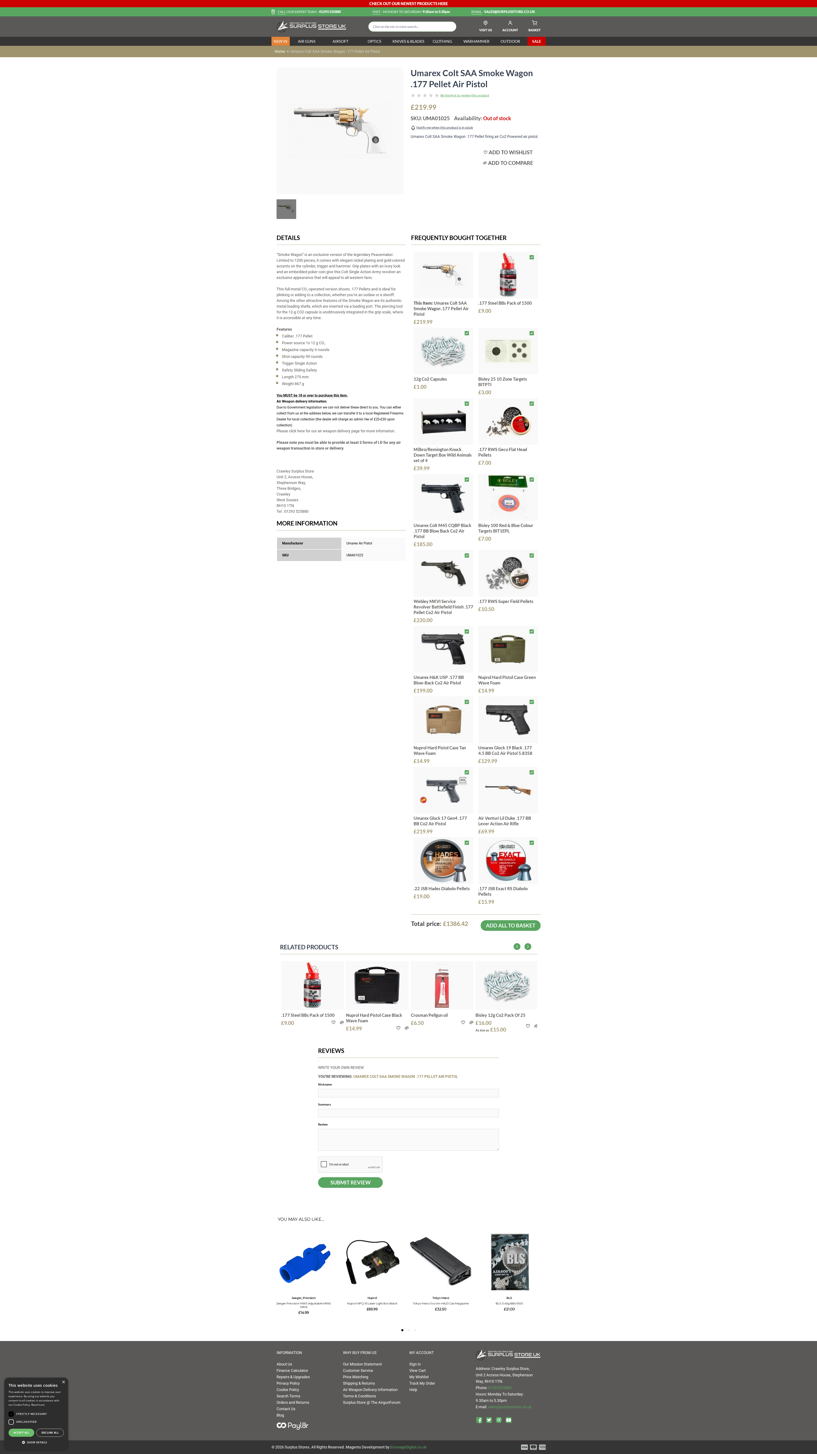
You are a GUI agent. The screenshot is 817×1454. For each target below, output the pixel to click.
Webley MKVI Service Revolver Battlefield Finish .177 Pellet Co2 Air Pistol (443, 607)
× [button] (63, 1382)
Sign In (415, 1364)
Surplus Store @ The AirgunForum (371, 1402)
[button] (36, 1442)
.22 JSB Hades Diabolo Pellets (442, 888)
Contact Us (286, 1409)
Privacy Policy (288, 1383)
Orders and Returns (293, 1402)
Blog (280, 1415)
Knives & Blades (408, 41)
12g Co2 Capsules (430, 378)
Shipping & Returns (359, 1383)
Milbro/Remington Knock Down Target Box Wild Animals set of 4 (443, 455)
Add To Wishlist (511, 152)
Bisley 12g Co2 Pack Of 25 (501, 1015)
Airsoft (341, 41)
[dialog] (36, 1414)
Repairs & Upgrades (293, 1377)
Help (413, 1389)
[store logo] (311, 26)
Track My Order (422, 1383)
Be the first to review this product (464, 95)
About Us (284, 1364)
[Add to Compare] (342, 1022)
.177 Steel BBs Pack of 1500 (505, 303)
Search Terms (288, 1396)
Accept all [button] (21, 1432)
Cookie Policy (288, 1389)
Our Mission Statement (362, 1364)
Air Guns (307, 41)
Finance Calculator (292, 1370)
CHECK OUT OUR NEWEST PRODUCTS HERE (408, 3)
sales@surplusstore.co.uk (509, 1407)
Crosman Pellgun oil (429, 1015)
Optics (374, 41)
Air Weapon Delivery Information (370, 1389)
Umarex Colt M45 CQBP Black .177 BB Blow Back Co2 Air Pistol (442, 531)
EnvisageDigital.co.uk (408, 1447)
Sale (536, 41)
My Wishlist (419, 1377)
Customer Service (358, 1370)
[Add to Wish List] (333, 1022)
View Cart (417, 1370)
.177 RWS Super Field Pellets (505, 601)
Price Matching (355, 1377)
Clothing (442, 41)
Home (280, 51)
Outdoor (510, 41)
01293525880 (500, 1387)
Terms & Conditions (359, 1396)
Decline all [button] (50, 1432)
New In (280, 41)
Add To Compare (510, 163)
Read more (38, 1405)
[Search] (449, 26)
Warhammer (476, 41)
